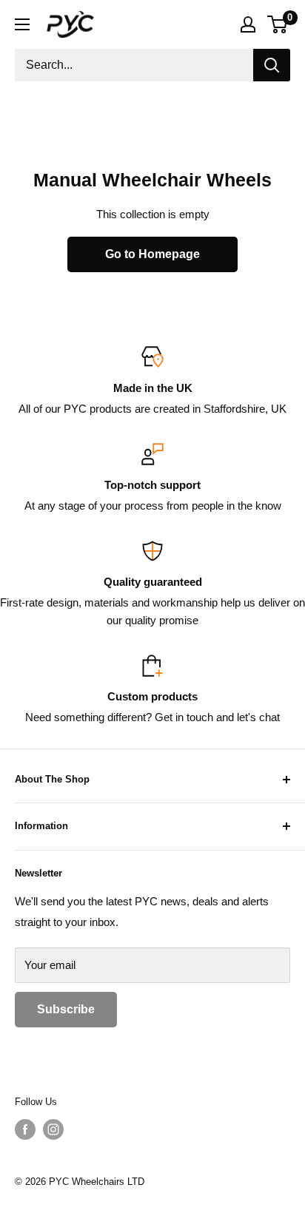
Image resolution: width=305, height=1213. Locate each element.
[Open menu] (22, 24)
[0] (278, 24)
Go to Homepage (152, 254)
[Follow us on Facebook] (25, 1129)
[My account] (248, 24)
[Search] (271, 65)
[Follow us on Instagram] (53, 1129)
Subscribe (66, 1009)
